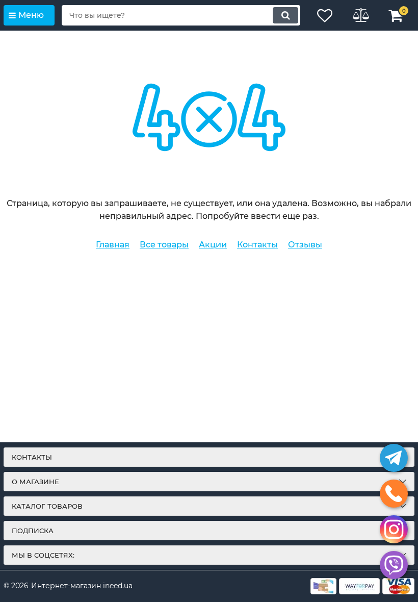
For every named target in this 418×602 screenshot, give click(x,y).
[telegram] (394, 458)
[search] (285, 15)
